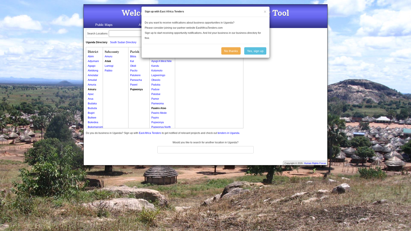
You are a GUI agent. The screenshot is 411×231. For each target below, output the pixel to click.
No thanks (231, 51)
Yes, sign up (255, 51)
